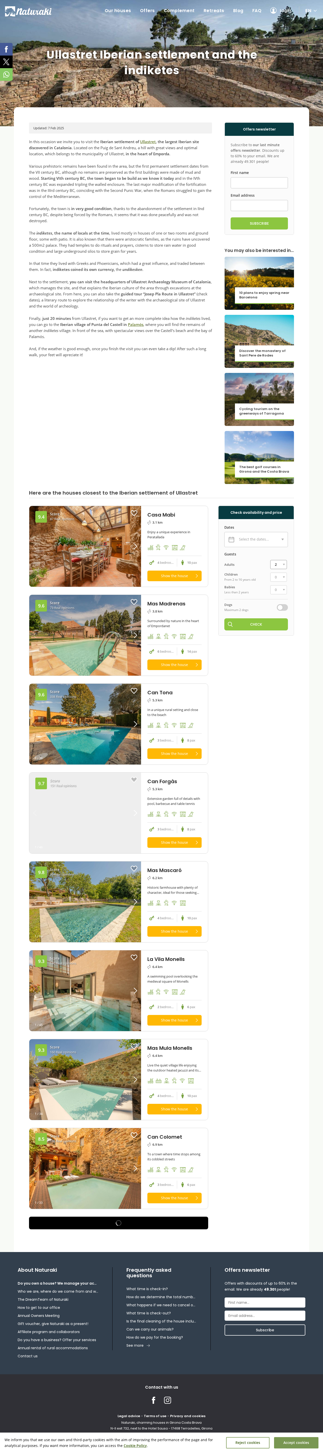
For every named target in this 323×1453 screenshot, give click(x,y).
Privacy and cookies (187, 1416)
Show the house (174, 575)
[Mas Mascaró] (85, 901)
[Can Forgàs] (85, 813)
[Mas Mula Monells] (85, 1079)
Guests (230, 554)
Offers (147, 11)
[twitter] (6, 62)
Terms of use (155, 1416)
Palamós (135, 324)
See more (135, 1345)
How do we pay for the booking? (154, 1337)
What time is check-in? (147, 1288)
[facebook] (6, 49)
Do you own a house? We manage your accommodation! (58, 1283)
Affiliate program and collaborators (49, 1331)
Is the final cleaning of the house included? (161, 1321)
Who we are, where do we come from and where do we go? (58, 1291)
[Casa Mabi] (85, 546)
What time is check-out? (148, 1313)
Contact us (28, 1356)
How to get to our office (39, 1307)
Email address (243, 195)
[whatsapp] (6, 74)
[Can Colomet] (85, 1168)
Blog (238, 11)
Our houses (118, 11)
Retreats (214, 11)
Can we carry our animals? (150, 1329)
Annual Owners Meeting (39, 1315)
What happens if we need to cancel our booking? (161, 1305)
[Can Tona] (85, 724)
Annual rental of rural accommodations (53, 1347)
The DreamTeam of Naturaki (43, 1299)
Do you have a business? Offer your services (57, 1339)
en (308, 10)
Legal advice (129, 1416)
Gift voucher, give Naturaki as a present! (53, 1323)
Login (285, 10)
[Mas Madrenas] (85, 635)
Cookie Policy (135, 1445)
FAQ (257, 11)
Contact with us (161, 1387)
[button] (127, 546)
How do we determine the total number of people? (161, 1296)
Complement (179, 11)
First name (240, 173)
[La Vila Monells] (85, 990)
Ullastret (148, 141)
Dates (229, 527)
